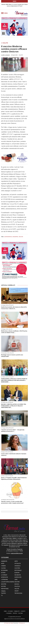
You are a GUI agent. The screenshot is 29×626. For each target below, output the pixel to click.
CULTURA (17, 568)
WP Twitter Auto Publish (8, 623)
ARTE (16, 561)
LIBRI (16, 579)
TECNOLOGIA (18, 593)
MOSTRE (17, 581)
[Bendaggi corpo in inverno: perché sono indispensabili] (14, 344)
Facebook (9, 613)
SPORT (17, 591)
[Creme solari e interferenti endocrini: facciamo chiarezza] (14, 442)
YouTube (20, 613)
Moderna (15, 236)
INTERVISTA (4, 577)
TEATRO (3, 593)
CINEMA (3, 565)
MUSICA (17, 584)
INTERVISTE (18, 577)
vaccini (21, 236)
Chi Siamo (10, 611)
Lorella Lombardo (5, 55)
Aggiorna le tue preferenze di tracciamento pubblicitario (14, 618)
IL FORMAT (4, 575)
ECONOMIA (4, 570)
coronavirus (8, 236)
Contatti (23, 611)
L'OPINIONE (4, 579)
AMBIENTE (4, 561)
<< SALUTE (4, 43)
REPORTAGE (4, 588)
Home (5, 611)
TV (2, 595)
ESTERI (3, 572)
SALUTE (21, 55)
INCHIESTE (18, 575)
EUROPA (17, 572)
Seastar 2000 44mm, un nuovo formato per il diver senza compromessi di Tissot (14, 5)
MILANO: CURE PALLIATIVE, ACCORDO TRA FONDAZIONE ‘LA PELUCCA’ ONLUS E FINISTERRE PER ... (13, 406)
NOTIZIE (3, 586)
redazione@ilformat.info (17, 553)
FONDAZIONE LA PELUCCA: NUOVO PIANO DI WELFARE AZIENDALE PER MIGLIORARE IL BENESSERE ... (14, 380)
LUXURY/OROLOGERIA (7, 581)
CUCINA (3, 568)
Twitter (15, 613)
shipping (3, 591)
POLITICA (17, 586)
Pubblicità (16, 611)
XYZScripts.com (22, 623)
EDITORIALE (18, 570)
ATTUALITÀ (11, 305)
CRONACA (17, 565)
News (14, 1)
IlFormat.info (18, 616)
